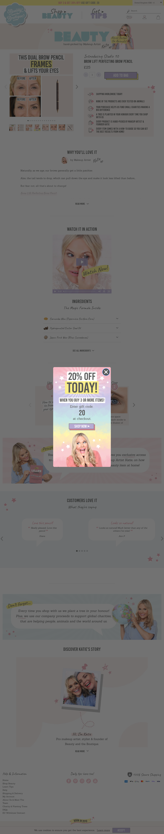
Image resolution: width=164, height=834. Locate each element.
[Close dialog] (106, 372)
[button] (82, 426)
